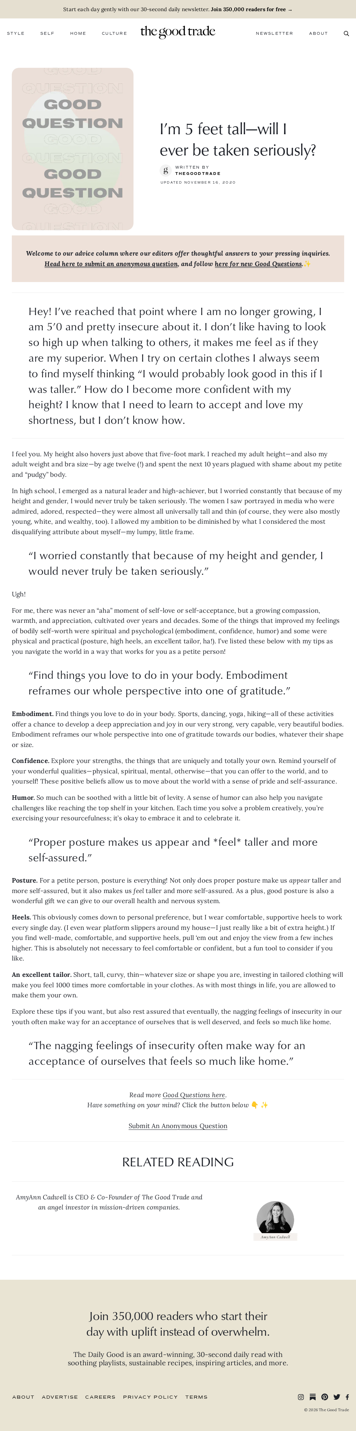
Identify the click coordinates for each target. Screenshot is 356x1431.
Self (47, 33)
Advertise (60, 1397)
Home (78, 33)
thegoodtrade (198, 174)
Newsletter (274, 33)
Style (16, 33)
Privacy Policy (150, 1397)
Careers (100, 1397)
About (318, 33)
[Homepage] (178, 31)
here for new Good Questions (258, 263)
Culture (114, 33)
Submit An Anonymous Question (178, 1126)
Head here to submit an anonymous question (111, 263)
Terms (196, 1397)
